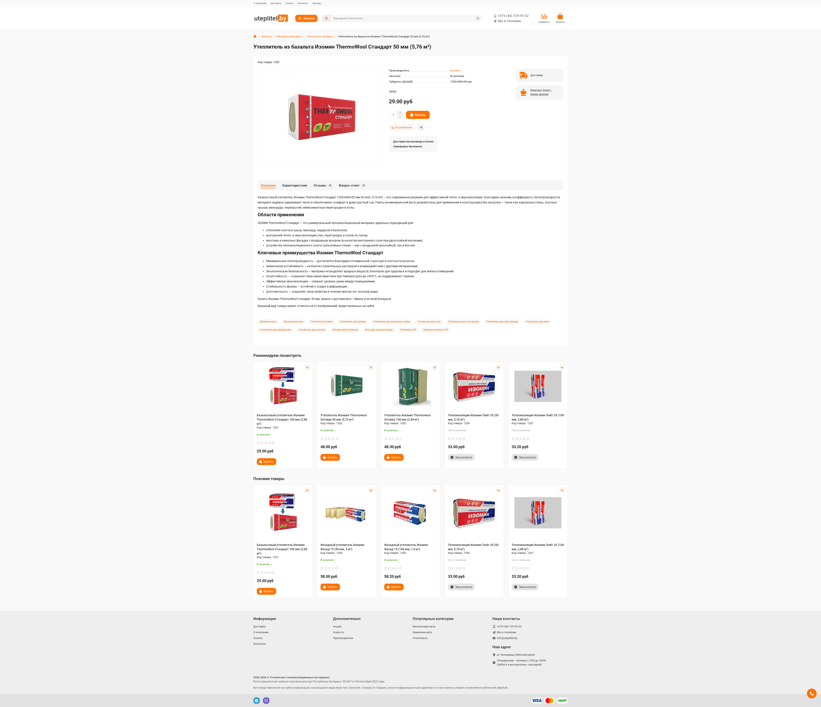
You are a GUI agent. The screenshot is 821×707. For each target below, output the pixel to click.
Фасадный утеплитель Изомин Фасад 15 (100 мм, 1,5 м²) (406, 547)
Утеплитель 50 (408, 329)
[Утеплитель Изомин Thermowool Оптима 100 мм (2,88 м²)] (410, 386)
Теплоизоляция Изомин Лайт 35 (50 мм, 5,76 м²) (473, 417)
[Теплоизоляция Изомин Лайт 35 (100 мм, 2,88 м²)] (538, 386)
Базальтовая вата (293, 321)
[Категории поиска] (326, 18)
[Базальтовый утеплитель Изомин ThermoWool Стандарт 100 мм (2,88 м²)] (283, 386)
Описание (268, 185)
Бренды (317, 3)
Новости (338, 632)
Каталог (266, 36)
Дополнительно (347, 619)
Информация (264, 619)
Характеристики (294, 185)
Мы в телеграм (509, 21)
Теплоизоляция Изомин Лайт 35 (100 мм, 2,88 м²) (538, 417)
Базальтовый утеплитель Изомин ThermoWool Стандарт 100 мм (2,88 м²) (282, 419)
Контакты (303, 3)
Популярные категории (433, 619)
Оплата (289, 3)
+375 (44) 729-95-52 (513, 16)
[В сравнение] (307, 367)
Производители (343, 638)
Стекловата (420, 638)
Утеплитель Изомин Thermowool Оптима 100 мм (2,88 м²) (407, 417)
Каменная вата (268, 321)
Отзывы (322, 185)
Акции (337, 626)
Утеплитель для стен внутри (463, 321)
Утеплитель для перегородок (502, 321)
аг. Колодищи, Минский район (516, 654)
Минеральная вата (289, 36)
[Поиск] (478, 18)
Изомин (455, 70)
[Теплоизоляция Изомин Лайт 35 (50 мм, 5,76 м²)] (474, 386)
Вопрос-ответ (351, 185)
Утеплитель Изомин (319, 36)
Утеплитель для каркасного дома (391, 321)
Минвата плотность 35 (435, 329)
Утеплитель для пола (537, 321)
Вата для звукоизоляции (379, 329)
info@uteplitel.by (507, 638)
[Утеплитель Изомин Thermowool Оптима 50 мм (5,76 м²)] (346, 386)
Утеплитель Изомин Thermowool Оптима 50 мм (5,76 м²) (343, 417)
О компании (259, 3)
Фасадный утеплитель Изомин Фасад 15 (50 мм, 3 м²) (342, 547)
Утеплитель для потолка (311, 329)
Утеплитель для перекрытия (275, 329)
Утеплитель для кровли (353, 321)
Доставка (276, 3)
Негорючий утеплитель (345, 329)
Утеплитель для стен (429, 321)
